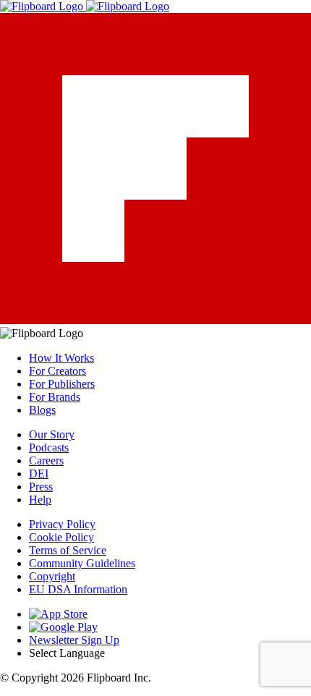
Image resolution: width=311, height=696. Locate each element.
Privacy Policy (62, 524)
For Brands (54, 397)
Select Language (67, 653)
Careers (46, 460)
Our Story (51, 434)
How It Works (61, 358)
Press (41, 486)
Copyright (52, 576)
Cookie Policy (61, 537)
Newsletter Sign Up (74, 640)
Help (40, 499)
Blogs (42, 410)
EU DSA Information (78, 589)
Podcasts (49, 447)
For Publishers (62, 384)
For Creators (57, 371)
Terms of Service (67, 550)
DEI (38, 473)
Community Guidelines (82, 563)
